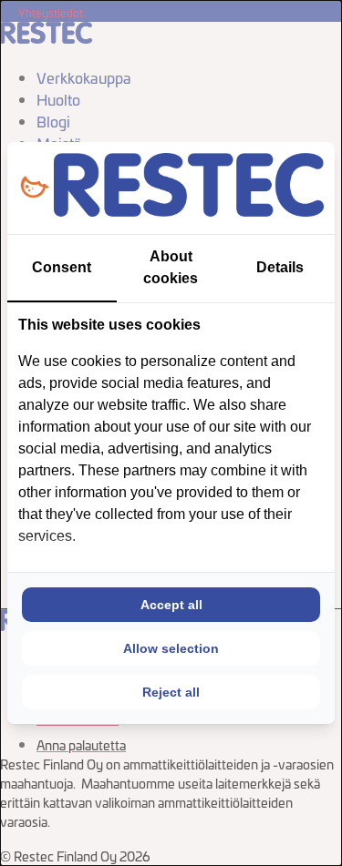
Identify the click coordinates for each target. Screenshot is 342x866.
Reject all (171, 692)
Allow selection (171, 648)
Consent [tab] (61, 267)
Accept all (171, 604)
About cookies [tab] (170, 267)
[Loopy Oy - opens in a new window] (34, 188)
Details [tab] (280, 267)
